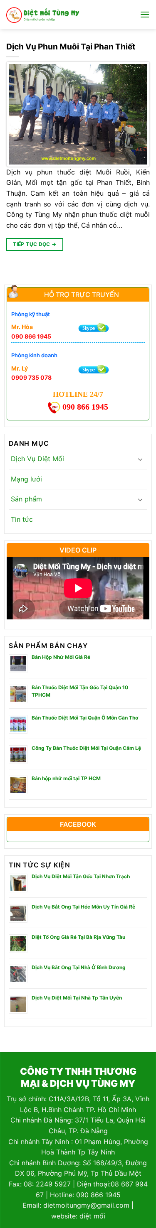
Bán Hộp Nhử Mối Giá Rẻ (61, 657)
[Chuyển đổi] (140, 459)
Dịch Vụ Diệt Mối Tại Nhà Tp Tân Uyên (77, 998)
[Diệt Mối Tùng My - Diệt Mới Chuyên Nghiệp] (42, 14)
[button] (145, 14)
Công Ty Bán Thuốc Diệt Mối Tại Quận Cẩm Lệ (86, 748)
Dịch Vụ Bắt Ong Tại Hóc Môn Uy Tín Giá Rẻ (83, 907)
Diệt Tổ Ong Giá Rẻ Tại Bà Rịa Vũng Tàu (78, 937)
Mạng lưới (26, 479)
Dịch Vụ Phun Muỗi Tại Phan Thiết (70, 47)
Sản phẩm (26, 499)
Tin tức (22, 519)
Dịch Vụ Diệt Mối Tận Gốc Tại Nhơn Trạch (81, 876)
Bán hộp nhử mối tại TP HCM (66, 778)
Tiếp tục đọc (34, 244)
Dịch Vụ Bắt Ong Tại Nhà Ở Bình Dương (79, 967)
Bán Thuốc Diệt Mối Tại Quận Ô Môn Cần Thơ (85, 718)
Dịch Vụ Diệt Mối (37, 458)
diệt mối (92, 1216)
